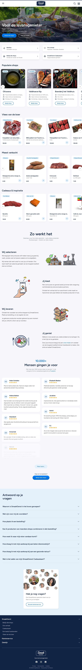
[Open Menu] (3, 3)
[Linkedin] (45, 662)
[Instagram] (41, 662)
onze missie (67, 342)
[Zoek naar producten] (74, 3)
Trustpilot (52, 371)
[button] (3, 87)
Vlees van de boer (11, 114)
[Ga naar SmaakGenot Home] (41, 3)
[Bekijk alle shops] (79, 3)
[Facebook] (36, 662)
